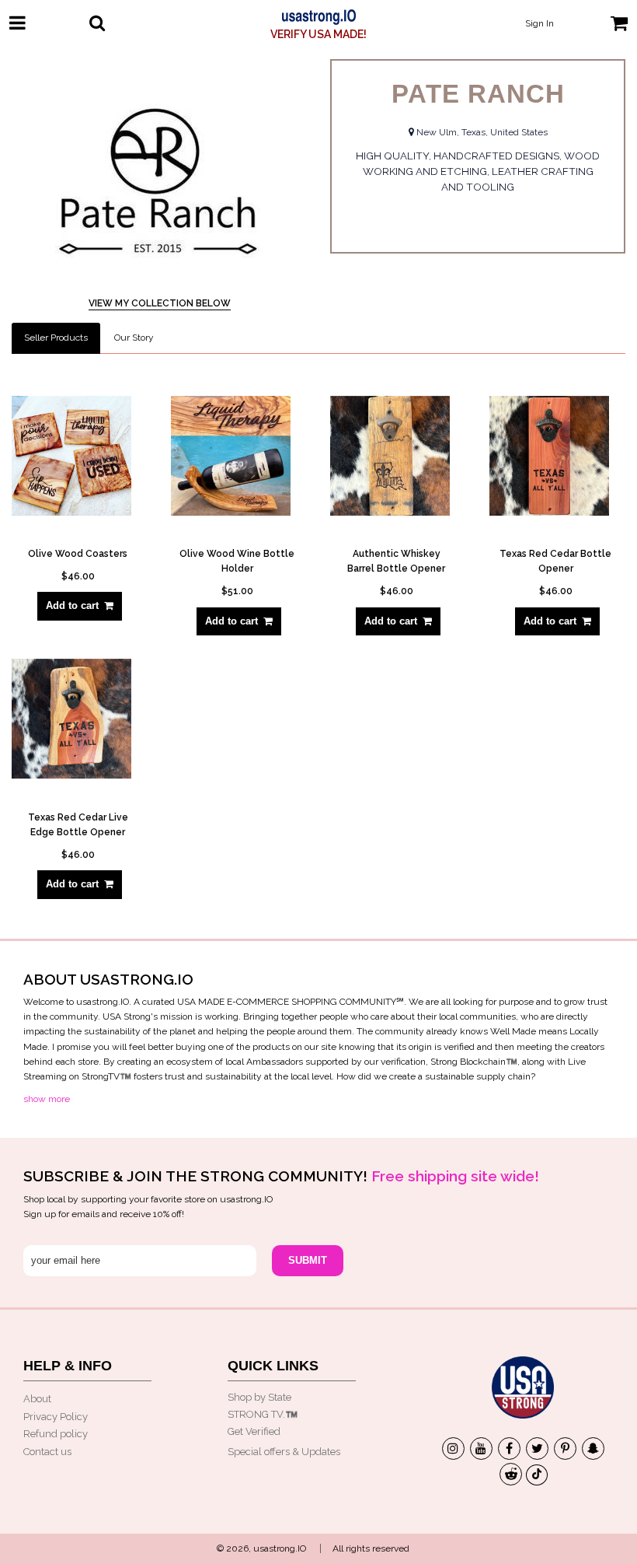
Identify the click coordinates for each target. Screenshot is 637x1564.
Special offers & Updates (284, 1451)
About (37, 1399)
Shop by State (259, 1397)
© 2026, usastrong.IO (261, 1548)
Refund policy (55, 1434)
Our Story (134, 337)
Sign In (539, 23)
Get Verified (254, 1431)
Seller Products (56, 337)
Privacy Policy (55, 1416)
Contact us (47, 1451)
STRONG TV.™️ (263, 1414)
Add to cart (72, 605)
